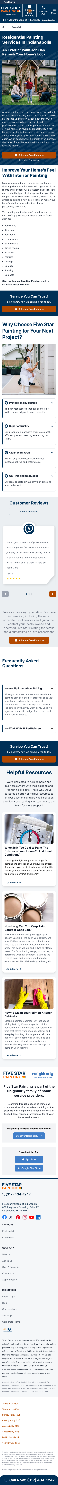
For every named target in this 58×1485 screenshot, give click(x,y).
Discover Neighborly (27, 1135)
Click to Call (43, 13)
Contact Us (8, 1273)
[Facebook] (4, 1217)
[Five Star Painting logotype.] (15, 1075)
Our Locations (9, 1309)
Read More (12, 567)
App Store (31, 1159)
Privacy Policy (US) (11, 1415)
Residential (8, 1231)
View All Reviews (29, 511)
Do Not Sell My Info (11, 1437)
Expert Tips (8, 1296)
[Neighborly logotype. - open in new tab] (9, 2)
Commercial (8, 1237)
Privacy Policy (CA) (11, 1420)
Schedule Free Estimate (29, 13)
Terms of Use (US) (10, 1403)
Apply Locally (9, 1279)
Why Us (6, 1254)
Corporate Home (11, 1321)
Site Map (7, 1315)
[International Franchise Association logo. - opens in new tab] (7, 1330)
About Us (7, 1260)
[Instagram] (25, 1217)
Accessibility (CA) (10, 1431)
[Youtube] (31, 1217)
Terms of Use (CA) (10, 1409)
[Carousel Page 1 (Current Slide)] (26, 594)
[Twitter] (11, 1217)
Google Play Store (31, 1168)
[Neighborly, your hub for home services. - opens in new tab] (43, 1075)
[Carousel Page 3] (31, 594)
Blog (4, 1302)
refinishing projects (18, 789)
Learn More (12, 882)
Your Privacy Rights (11, 1443)
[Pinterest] (18, 1217)
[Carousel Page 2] (29, 594)
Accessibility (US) (10, 1426)
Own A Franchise (11, 1267)
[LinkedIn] (38, 1217)
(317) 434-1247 (18, 1194)
